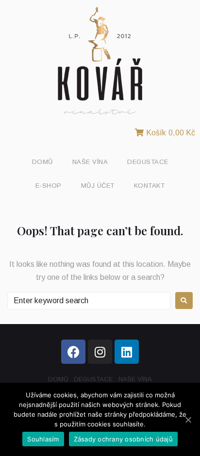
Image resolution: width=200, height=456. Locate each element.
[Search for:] (88, 300)
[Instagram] (100, 352)
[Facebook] (73, 352)
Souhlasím (43, 439)
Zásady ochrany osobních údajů (123, 439)
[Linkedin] (127, 352)
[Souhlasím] (188, 419)
